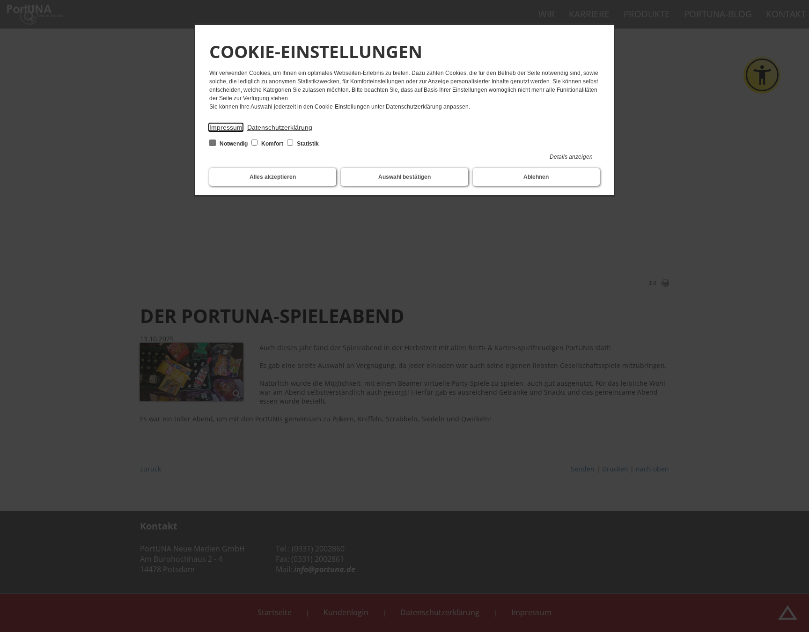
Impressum (226, 127)
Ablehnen (536, 177)
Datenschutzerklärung (279, 127)
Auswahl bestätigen (404, 177)
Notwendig (233, 143)
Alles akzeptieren (273, 177)
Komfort (272, 143)
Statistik (307, 143)
